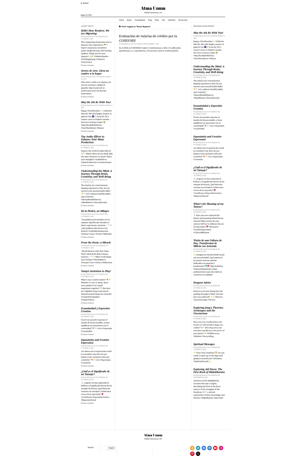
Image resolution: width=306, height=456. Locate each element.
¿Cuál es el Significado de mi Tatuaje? (95, 373)
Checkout (171, 20)
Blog (150, 20)
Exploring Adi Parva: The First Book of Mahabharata (209, 370)
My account (183, 20)
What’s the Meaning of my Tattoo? (208, 205)
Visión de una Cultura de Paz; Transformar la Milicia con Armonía (207, 243)
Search (91, 447)
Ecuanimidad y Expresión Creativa (95, 310)
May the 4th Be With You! (96, 102)
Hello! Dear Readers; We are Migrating (95, 32)
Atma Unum (153, 8)
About (129, 20)
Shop (157, 20)
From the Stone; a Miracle (96, 242)
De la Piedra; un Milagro (95, 211)
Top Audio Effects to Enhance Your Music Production (92, 139)
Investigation (140, 20)
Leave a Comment (88, 65)
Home (121, 20)
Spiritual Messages (204, 344)
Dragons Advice (202, 282)
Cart (163, 20)
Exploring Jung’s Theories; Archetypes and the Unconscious (208, 310)
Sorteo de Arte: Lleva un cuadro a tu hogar (95, 72)
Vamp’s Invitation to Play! (96, 271)
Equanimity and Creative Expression (95, 341)
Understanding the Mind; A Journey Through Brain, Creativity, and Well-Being (96, 173)
